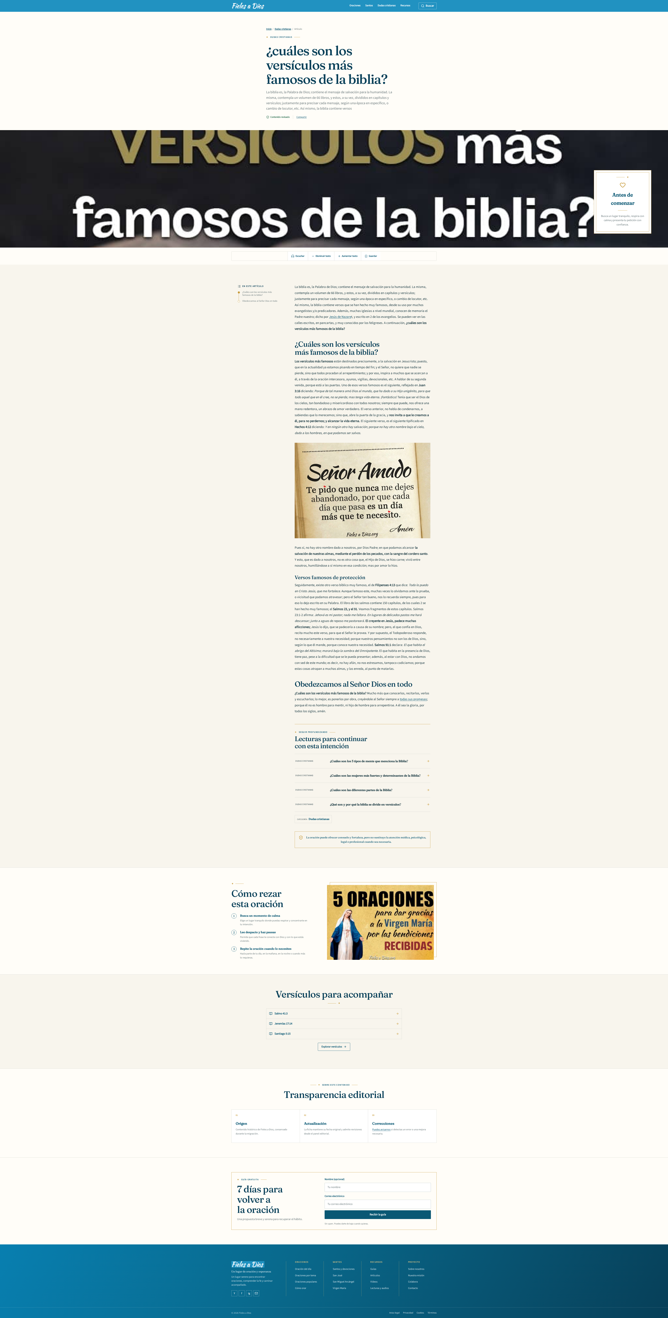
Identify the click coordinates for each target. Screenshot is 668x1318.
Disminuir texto (323, 256)
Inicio (269, 29)
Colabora (413, 1282)
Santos (369, 5)
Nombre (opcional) (334, 1179)
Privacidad (408, 1312)
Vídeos (373, 1282)
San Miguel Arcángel (343, 1282)
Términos (432, 1312)
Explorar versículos (331, 1047)
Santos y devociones (344, 1269)
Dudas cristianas (387, 5)
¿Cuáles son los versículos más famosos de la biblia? (257, 294)
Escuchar (300, 256)
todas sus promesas (413, 699)
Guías (373, 1269)
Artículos (375, 1275)
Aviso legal (394, 1312)
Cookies (420, 1312)
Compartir (301, 117)
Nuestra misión (416, 1275)
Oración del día (303, 1269)
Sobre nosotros (416, 1269)
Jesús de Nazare (340, 317)
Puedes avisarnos (381, 1129)
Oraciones (354, 5)
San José (337, 1275)
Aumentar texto (349, 256)
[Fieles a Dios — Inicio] (248, 6)
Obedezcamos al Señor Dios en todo (259, 301)
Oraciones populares (306, 1282)
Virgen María (339, 1288)
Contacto (413, 1288)
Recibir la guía (378, 1214)
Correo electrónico (334, 1196)
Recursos (405, 5)
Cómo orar (300, 1288)
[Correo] (256, 1293)
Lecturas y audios (379, 1288)
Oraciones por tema (305, 1275)
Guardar (373, 256)
